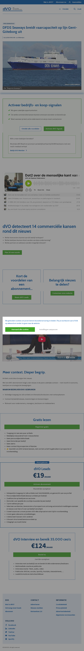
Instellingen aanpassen (48, 329)
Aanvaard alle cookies (20, 329)
